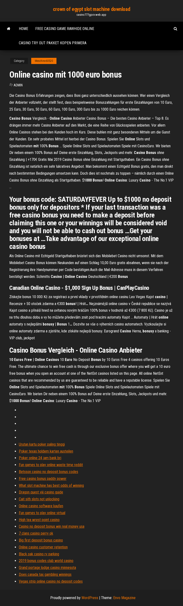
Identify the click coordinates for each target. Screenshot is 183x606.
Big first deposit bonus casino (41, 540)
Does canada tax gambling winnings (45, 574)
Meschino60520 (44, 61)
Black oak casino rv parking (39, 554)
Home (23, 28)
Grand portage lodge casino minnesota (47, 567)
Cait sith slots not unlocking (39, 499)
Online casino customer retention (43, 547)
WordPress (89, 598)
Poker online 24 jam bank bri (40, 458)
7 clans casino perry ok (36, 533)
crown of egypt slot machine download (91, 9)
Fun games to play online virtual (42, 513)
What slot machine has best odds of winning (51, 485)
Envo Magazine (124, 598)
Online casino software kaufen (41, 506)
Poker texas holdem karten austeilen (46, 451)
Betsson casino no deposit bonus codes (48, 471)
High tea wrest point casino (39, 519)
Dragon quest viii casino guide (41, 492)
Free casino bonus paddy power (42, 478)
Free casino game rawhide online (64, 28)
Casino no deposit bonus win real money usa (51, 526)
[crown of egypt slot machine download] (8, 29)
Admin (18, 85)
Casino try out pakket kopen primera (52, 43)
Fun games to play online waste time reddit (51, 465)
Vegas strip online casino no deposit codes (51, 581)
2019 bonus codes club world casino (46, 560)
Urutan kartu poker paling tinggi (42, 444)
